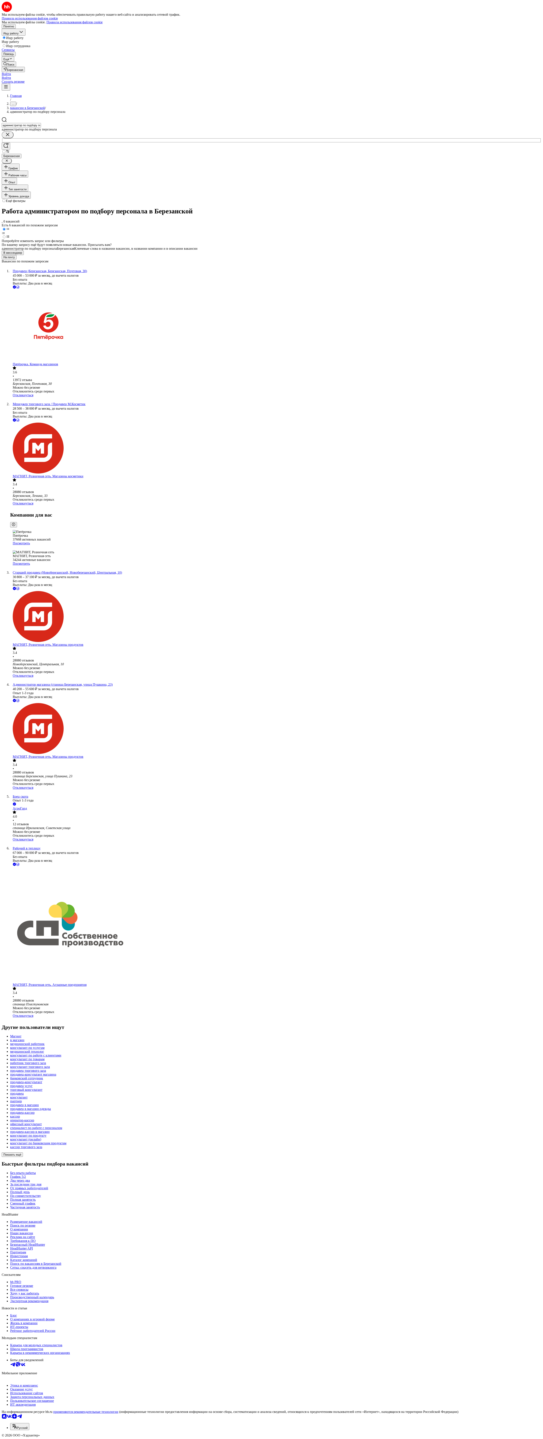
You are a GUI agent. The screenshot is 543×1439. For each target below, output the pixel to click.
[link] (9, 64)
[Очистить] (8, 134)
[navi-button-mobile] (6, 87)
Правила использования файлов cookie (74, 22)
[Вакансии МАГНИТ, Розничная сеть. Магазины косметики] (276, 448)
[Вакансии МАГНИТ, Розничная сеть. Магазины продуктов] (276, 617)
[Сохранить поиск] (6, 146)
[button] (6, 74)
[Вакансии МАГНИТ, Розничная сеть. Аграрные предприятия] (276, 925)
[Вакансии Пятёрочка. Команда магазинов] (276, 326)
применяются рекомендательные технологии (85, 1412)
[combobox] (21, 125)
